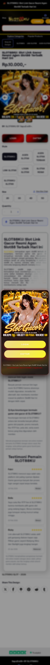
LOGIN (25, 344)
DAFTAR (25, 354)
